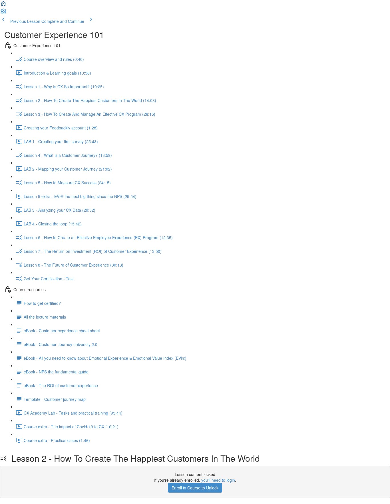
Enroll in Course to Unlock (195, 488)
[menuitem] (3, 13)
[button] (3, 5)
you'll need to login (218, 480)
